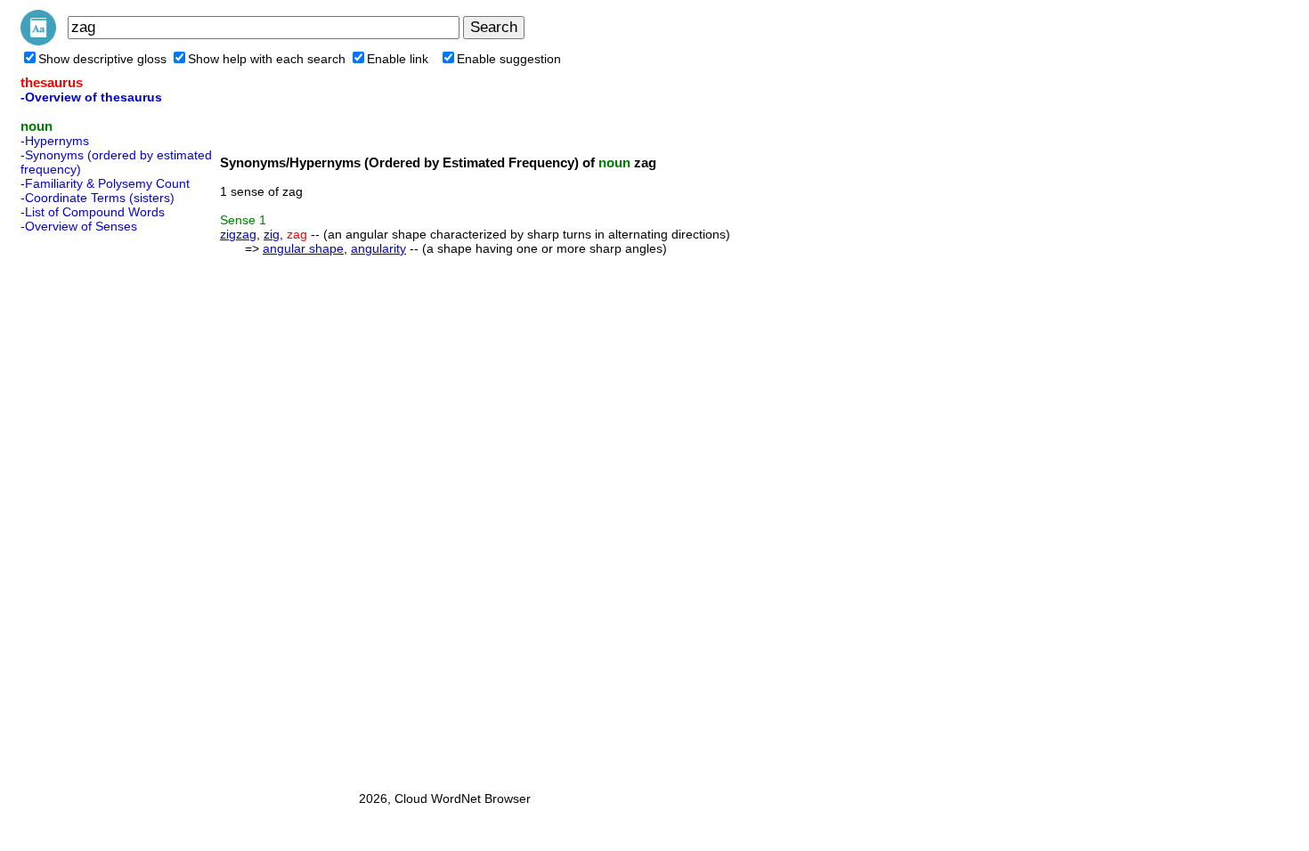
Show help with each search (267, 59)
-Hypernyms (54, 141)
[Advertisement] (91, 506)
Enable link (397, 59)
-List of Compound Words (92, 212)
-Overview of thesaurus (91, 97)
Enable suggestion (509, 59)
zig (272, 234)
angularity (378, 248)
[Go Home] (38, 41)
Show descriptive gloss (102, 59)
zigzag (238, 234)
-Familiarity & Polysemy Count (105, 183)
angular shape (303, 248)
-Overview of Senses (78, 226)
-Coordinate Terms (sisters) (97, 197)
